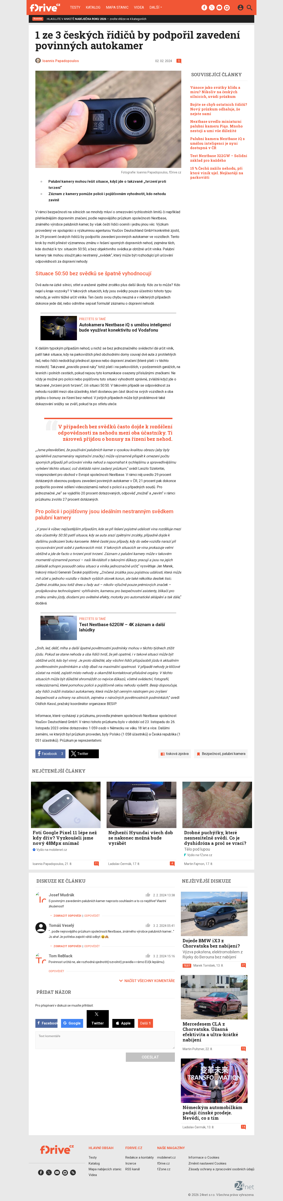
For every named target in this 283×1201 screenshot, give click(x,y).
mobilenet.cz (166, 1158)
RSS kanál (132, 1169)
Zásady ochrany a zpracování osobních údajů (221, 1169)
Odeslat (150, 1057)
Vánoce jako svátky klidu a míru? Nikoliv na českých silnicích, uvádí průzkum (215, 92)
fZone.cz (163, 1169)
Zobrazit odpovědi (67, 915)
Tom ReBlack (61, 956)
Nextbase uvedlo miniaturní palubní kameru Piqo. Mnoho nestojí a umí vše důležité (216, 126)
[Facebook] (204, 8)
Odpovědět (92, 915)
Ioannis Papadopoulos (48, 864)
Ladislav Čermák (119, 864)
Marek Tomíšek (204, 965)
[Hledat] (249, 8)
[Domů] (45, 7)
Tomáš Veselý (61, 925)
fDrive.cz (163, 1163)
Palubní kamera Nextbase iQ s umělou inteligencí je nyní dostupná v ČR (217, 143)
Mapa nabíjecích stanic (105, 1169)
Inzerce (130, 1163)
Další (154, 7)
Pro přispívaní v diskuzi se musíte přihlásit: (64, 1005)
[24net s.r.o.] (244, 1189)
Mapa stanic (117, 7)
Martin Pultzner (193, 1049)
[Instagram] (227, 8)
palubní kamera (233, 754)
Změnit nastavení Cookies (207, 1163)
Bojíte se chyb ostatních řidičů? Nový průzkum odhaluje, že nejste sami (218, 109)
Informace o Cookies (203, 1158)
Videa (139, 7)
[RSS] (73, 1174)
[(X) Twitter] (212, 8)
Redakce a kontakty (139, 1158)
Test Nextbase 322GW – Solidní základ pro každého (218, 158)
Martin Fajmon (194, 864)
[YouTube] (219, 8)
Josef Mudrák (61, 895)
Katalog (93, 7)
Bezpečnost (211, 754)
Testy (75, 7)
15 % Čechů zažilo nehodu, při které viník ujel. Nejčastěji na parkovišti (216, 173)
